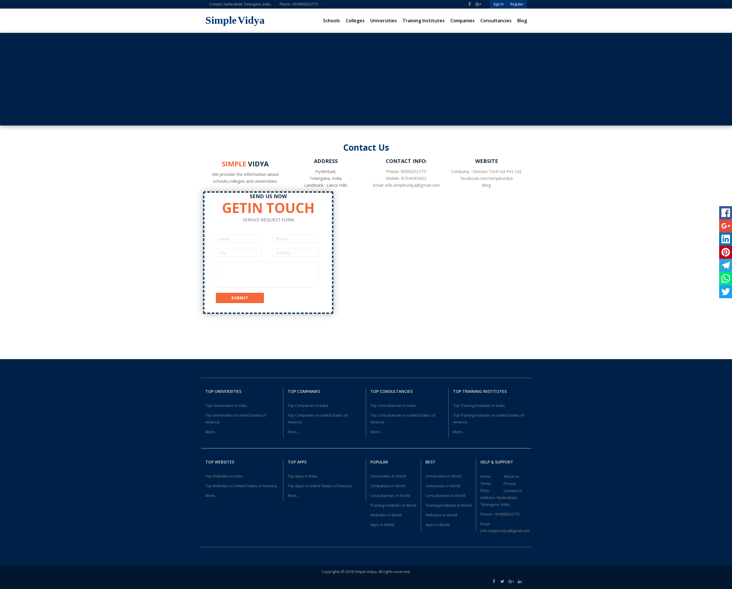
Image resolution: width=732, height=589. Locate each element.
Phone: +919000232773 (299, 4)
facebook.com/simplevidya (487, 178)
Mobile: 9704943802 (406, 178)
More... (211, 431)
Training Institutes (424, 20)
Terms (485, 483)
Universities (383, 20)
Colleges (355, 20)
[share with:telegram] (725, 265)
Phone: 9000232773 (406, 171)
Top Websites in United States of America (241, 485)
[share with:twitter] (725, 291)
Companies (462, 20)
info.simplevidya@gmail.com (505, 530)
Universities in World (388, 476)
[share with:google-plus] (725, 225)
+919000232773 (507, 514)
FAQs (484, 490)
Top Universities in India (226, 405)
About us (511, 476)
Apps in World (382, 524)
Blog (522, 20)
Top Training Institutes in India (479, 405)
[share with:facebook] (725, 212)
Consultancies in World (390, 495)
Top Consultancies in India (393, 405)
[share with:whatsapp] (725, 278)
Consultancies (496, 20)
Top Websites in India (223, 476)
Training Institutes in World (393, 505)
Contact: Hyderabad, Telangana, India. (240, 4)
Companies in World (387, 485)
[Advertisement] (366, 79)
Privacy (510, 483)
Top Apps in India (302, 476)
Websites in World (386, 515)
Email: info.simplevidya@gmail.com (406, 185)
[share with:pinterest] (725, 252)
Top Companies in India (308, 405)
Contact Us (513, 490)
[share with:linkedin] (725, 239)
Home (485, 476)
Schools (331, 20)
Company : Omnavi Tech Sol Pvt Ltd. (486, 171)
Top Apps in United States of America (320, 485)
